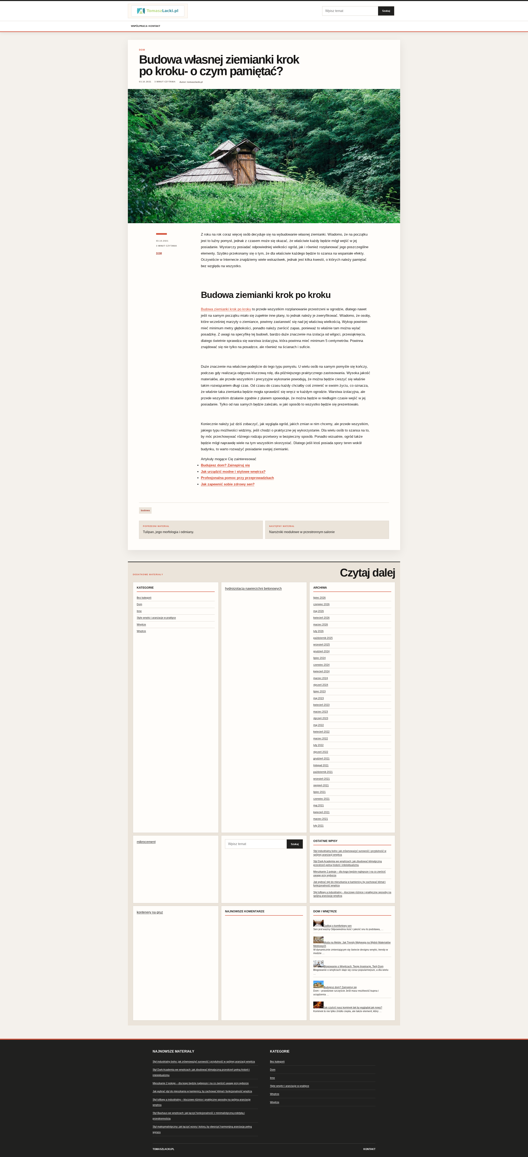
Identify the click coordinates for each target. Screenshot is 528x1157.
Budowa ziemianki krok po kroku (226, 309)
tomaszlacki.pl (163, 1149)
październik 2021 (323, 772)
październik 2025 (323, 638)
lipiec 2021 (319, 792)
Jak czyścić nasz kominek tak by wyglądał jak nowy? (353, 1007)
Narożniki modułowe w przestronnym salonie (302, 529)
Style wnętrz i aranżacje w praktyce (156, 617)
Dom (142, 50)
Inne (139, 611)
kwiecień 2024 (321, 671)
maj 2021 (318, 805)
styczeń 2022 (320, 751)
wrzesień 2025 (321, 644)
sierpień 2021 (321, 785)
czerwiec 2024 (321, 664)
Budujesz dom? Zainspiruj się (225, 465)
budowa (145, 510)
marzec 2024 (320, 678)
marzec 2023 (320, 711)
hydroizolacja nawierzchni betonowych (253, 588)
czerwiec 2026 (321, 604)
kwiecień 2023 (321, 704)
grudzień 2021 (321, 758)
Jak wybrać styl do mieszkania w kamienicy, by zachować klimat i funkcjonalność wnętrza (202, 1091)
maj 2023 (318, 698)
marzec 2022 (320, 738)
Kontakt (369, 1149)
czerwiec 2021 (321, 798)
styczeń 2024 (320, 684)
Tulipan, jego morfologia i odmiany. (168, 529)
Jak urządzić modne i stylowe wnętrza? (233, 472)
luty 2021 (318, 825)
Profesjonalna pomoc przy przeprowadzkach (237, 478)
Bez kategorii (144, 597)
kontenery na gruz (150, 912)
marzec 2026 (320, 624)
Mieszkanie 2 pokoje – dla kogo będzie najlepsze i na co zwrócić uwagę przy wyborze (201, 1083)
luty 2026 (318, 631)
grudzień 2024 (321, 651)
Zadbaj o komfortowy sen (338, 925)
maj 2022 (318, 725)
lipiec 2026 (319, 597)
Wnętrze (141, 624)
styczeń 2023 (320, 718)
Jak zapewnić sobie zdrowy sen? (228, 484)
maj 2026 (318, 611)
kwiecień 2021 (321, 812)
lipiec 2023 (319, 691)
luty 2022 (318, 745)
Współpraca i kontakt (145, 26)
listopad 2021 (321, 765)
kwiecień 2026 (321, 617)
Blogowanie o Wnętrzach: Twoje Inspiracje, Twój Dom (353, 966)
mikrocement (146, 842)
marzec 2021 (320, 818)
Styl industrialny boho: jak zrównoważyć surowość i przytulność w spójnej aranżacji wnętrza (204, 1061)
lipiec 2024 (319, 658)
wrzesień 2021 (321, 778)
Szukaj (386, 10)
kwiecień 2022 (321, 731)
